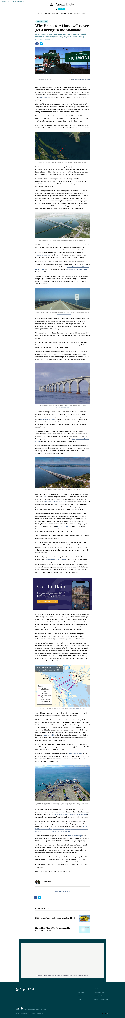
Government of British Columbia (76, 708)
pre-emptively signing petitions (55, 559)
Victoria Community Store (101, 999)
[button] (67, 8)
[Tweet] (41, 43)
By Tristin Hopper (39, 39)
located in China (49, 735)
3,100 (44, 497)
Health (63, 13)
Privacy (79, 999)
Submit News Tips (98, 995)
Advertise (80, 995)
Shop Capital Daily (99, 992)
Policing (77, 13)
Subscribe (61, 8)
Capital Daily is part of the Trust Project (81, 79)
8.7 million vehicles (75, 754)
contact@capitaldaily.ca (62, 891)
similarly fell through (74, 836)
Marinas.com (85, 804)
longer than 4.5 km (47, 419)
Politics (41, 13)
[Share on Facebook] (37, 43)
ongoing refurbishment (43, 255)
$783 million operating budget (77, 269)
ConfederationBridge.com (62, 407)
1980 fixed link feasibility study (56, 502)
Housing (47, 13)
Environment (56, 13)
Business (70, 13)
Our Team (80, 989)
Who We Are (97, 989)
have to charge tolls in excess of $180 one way (70, 814)
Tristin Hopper (47, 881)
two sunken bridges (64, 526)
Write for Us (81, 992)
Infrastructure (42, 21)
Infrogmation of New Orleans (64, 314)
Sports (83, 13)
